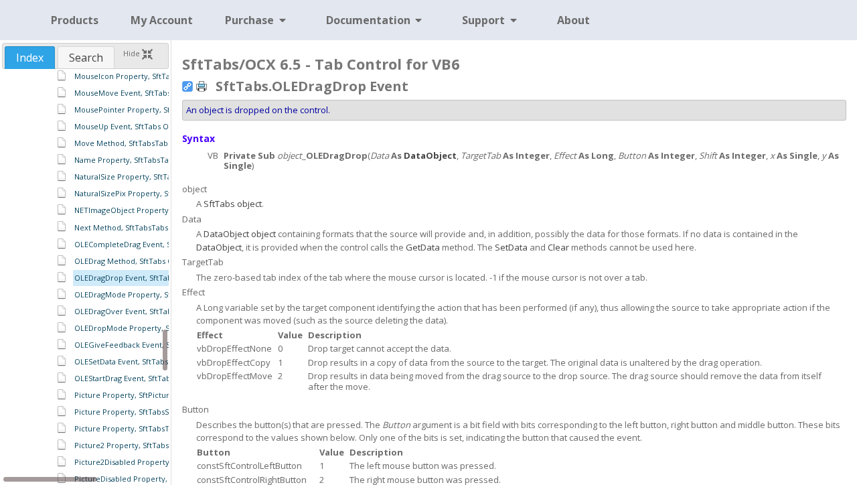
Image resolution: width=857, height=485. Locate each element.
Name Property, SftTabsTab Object (137, 160)
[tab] (30, 57)
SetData (511, 247)
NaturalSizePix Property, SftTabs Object (145, 193)
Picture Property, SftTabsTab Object (139, 428)
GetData (423, 247)
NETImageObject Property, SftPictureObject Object (166, 210)
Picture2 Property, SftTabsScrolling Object (150, 445)
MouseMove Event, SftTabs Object (135, 93)
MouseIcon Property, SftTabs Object (139, 76)
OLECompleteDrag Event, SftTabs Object (146, 244)
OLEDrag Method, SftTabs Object (132, 261)
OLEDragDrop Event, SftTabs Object (138, 278)
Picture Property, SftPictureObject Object (149, 395)
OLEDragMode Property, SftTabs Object (145, 294)
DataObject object (240, 234)
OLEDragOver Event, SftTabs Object (138, 311)
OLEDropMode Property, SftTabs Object (146, 328)
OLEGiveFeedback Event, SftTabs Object (146, 345)
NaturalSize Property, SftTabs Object (140, 176)
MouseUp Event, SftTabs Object (130, 126)
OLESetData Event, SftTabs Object (134, 361)
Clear (558, 247)
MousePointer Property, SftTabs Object (145, 110)
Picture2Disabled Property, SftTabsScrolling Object (165, 462)
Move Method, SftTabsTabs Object (136, 143)
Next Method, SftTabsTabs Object (134, 227)
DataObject (430, 155)
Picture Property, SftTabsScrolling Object (148, 412)
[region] (85, 276)
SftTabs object (233, 204)
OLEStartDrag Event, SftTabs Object (137, 378)
